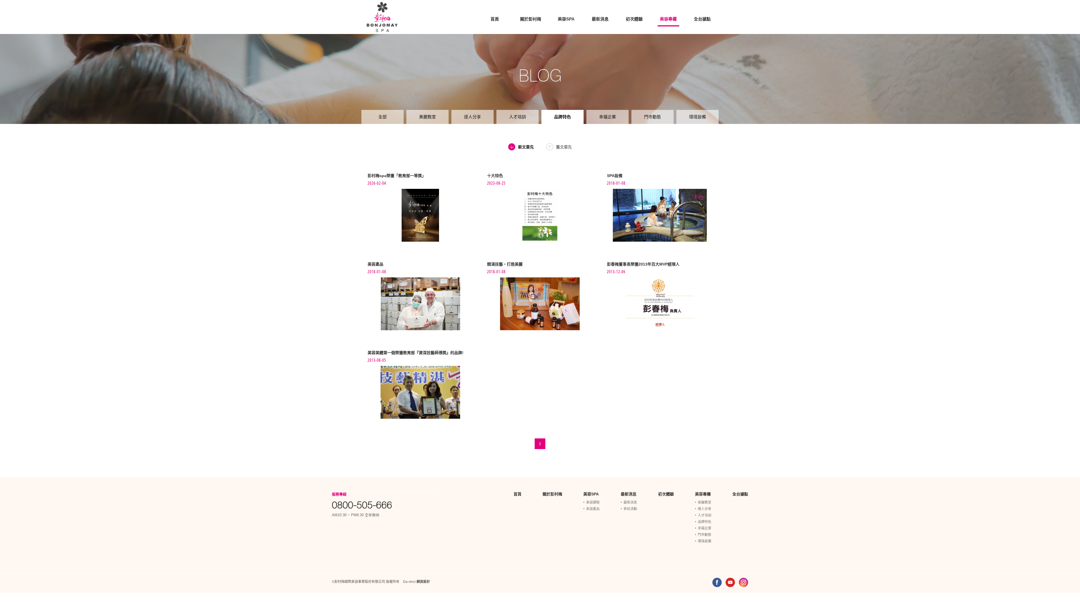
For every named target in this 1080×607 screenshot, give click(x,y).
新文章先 (526, 147)
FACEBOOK (717, 582)
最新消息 (600, 19)
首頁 (494, 19)
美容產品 (593, 509)
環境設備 (697, 116)
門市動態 (652, 116)
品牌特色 (562, 116)
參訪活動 (630, 509)
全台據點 (702, 19)
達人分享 (472, 116)
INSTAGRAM (743, 582)
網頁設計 (423, 582)
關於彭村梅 (530, 19)
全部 (382, 116)
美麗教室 (427, 116)
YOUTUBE (730, 582)
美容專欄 (668, 19)
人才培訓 (517, 116)
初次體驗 (634, 19)
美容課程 (593, 502)
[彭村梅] (382, 17)
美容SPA (566, 19)
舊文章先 (564, 147)
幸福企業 (607, 116)
